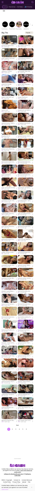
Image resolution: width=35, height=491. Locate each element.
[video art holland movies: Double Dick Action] (25, 209)
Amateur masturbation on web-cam (8, 291)
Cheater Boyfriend (22, 97)
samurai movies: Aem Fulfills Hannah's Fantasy (24, 355)
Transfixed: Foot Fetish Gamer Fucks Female (24, 330)
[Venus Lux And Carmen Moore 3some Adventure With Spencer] (9, 300)
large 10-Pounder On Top (8, 187)
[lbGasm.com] (17, 2)
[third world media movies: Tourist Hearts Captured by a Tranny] (25, 300)
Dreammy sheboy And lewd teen (8, 368)
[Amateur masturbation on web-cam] (9, 287)
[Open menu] (2, 2)
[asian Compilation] (9, 171)
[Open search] (32, 2)
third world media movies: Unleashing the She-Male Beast (24, 226)
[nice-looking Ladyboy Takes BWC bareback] (25, 313)
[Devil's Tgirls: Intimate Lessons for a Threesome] (25, 80)
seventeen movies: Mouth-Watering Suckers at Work (8, 278)
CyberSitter (17, 475)
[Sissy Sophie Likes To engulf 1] (25, 416)
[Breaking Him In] (9, 132)
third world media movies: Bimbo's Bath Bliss (8, 239)
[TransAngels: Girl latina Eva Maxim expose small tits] (25, 184)
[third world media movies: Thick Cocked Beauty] (9, 313)
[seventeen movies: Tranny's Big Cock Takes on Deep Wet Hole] (9, 196)
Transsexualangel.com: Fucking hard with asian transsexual (24, 394)
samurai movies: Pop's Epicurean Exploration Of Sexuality (24, 342)
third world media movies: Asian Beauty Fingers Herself (24, 252)
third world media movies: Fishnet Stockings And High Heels (24, 174)
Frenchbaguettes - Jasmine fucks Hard (24, 200)
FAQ (29, 482)
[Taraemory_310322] (9, 67)
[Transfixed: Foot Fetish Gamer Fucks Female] (25, 326)
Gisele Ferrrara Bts (6, 84)
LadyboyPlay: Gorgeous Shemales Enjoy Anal (8, 394)
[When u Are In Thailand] (25, 145)
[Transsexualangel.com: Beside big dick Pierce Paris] (9, 403)
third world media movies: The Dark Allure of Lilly (24, 162)
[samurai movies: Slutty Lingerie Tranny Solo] (25, 261)
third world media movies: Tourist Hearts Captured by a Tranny (24, 304)
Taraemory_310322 (7, 71)
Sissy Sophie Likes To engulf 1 (24, 420)
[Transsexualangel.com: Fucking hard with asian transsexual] (25, 390)
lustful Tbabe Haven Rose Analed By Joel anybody (8, 213)
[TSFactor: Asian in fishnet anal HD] (25, 377)
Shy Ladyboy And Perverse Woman (24, 45)
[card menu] (16, 46)
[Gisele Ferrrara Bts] (9, 80)
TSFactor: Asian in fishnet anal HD (24, 381)
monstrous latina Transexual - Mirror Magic (8, 45)
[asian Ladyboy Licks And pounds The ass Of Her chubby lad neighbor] (9, 54)
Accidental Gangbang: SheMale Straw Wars (24, 368)
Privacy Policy (16, 482)
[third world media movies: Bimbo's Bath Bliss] (9, 235)
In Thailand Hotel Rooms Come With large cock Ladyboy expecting (24, 123)
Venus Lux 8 (5, 110)
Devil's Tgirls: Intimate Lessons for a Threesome (24, 84)
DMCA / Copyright (7, 480)
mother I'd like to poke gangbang (8, 252)
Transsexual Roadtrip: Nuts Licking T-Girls (8, 330)
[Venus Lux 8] (9, 106)
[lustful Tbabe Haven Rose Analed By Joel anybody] (9, 209)
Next (17, 425)
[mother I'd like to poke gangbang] (9, 248)
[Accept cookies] (31, 487)
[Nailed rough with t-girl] (9, 93)
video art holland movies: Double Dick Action (24, 213)
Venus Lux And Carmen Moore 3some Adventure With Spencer (8, 304)
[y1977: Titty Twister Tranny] (25, 403)
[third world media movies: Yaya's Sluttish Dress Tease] (25, 287)
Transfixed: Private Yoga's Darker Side (8, 355)
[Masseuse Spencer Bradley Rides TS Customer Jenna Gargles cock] (9, 416)
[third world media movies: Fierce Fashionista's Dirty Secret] (9, 158)
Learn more (5, 489)
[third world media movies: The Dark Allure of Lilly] (25, 158)
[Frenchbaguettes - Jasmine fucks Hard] (25, 196)
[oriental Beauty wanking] (25, 54)
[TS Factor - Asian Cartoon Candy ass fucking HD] (9, 339)
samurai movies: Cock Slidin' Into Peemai (24, 136)
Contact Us (17, 480)
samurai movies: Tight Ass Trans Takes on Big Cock (8, 123)
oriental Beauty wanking (24, 58)
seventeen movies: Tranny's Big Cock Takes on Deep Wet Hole (8, 200)
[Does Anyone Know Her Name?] (9, 222)
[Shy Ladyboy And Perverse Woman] (25, 41)
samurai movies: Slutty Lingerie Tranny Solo (24, 265)
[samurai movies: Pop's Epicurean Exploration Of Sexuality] (25, 339)
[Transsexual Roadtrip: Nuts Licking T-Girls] (9, 326)
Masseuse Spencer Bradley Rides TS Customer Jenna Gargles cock (8, 420)
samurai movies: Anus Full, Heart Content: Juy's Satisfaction (8, 381)
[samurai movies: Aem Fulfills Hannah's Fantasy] (25, 352)
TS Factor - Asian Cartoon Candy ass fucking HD (8, 342)
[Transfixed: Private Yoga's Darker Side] (9, 352)
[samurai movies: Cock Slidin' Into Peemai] (25, 132)
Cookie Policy (7, 482)
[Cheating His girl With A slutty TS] (25, 106)
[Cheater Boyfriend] (25, 93)
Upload (24, 482)
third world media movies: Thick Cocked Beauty (8, 317)
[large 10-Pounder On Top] (9, 184)
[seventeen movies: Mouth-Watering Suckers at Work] (9, 274)
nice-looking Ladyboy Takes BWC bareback (24, 317)
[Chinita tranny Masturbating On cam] (9, 145)
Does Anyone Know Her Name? (8, 226)
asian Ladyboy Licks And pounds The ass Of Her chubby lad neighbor (8, 58)
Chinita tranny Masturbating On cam (8, 149)
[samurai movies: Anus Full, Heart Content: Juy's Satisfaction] (9, 377)
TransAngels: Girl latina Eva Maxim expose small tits (24, 187)
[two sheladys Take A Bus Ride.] (25, 67)
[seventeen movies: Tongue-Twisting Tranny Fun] (9, 261)
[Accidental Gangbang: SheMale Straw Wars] (25, 364)
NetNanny (28, 474)
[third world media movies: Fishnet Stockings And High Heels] (25, 171)
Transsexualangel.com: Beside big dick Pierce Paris (8, 407)
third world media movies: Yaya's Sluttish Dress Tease (24, 291)
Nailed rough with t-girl (8, 97)
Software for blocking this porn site (13, 474)
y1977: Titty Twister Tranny (24, 407)
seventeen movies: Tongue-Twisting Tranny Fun (8, 265)
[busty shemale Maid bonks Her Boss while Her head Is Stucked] (25, 235)
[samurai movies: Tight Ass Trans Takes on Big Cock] (9, 119)
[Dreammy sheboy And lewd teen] (9, 364)
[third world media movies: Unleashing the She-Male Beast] (25, 222)
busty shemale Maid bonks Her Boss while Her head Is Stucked (24, 239)
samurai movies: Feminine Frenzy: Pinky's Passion (24, 278)
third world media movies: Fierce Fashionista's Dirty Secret (8, 162)
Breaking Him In (6, 136)
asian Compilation (6, 174)
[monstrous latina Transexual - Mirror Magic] (9, 41)
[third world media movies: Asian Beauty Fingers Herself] (25, 248)
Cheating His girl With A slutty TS (24, 110)
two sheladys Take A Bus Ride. (24, 71)
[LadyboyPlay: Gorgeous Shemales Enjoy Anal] (9, 390)
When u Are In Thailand (24, 149)
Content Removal (27, 480)
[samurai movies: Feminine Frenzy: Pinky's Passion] (25, 274)
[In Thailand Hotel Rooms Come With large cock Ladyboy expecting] (25, 119)
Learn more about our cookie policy (23, 471)
